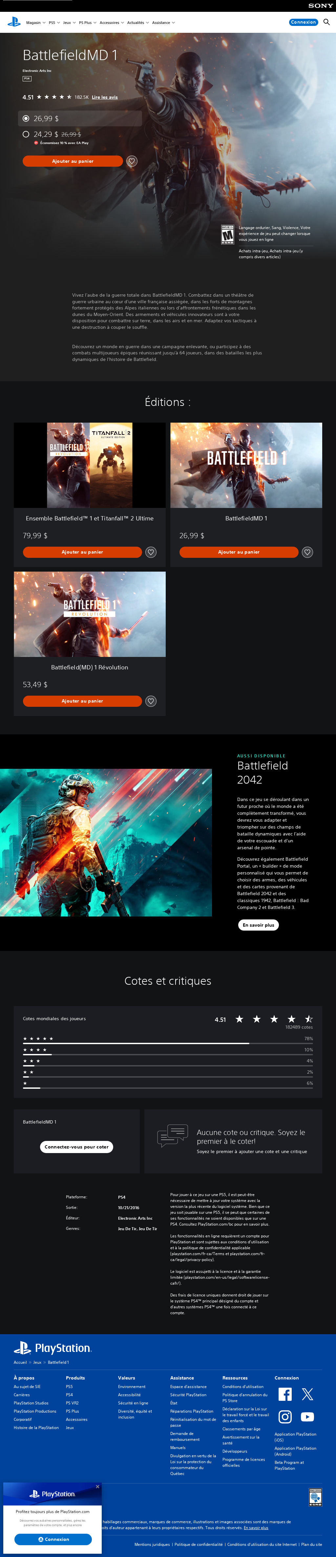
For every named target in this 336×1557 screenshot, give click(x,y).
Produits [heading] (75, 1378)
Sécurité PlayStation (188, 1395)
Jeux (67, 22)
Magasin (33, 22)
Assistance (161, 22)
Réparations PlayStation (191, 1411)
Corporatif (23, 1419)
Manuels (178, 1447)
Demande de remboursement (185, 1436)
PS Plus (85, 22)
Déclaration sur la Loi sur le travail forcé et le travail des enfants (245, 1414)
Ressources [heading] (235, 1378)
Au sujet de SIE (27, 1386)
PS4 (69, 1395)
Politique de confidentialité (199, 1544)
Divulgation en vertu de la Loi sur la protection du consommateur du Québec (193, 1464)
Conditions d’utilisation (242, 1386)
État (173, 1403)
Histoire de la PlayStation (36, 1427)
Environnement (131, 1386)
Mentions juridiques (152, 1544)
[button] (77, 1147)
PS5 (52, 22)
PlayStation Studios (31, 1403)
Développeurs (234, 1451)
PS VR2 (72, 1403)
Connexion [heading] (287, 1378)
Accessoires (109, 22)
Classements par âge (241, 1429)
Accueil (20, 1362)
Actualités (135, 22)
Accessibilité (129, 1395)
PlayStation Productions (35, 1411)
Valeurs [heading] (126, 1378)
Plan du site (311, 1544)
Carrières (22, 1395)
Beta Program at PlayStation (289, 1465)
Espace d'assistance (188, 1386)
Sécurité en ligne (133, 1403)
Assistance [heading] (182, 1378)
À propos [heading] (24, 1378)
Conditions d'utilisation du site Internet (262, 1544)
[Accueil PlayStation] (14, 22)
